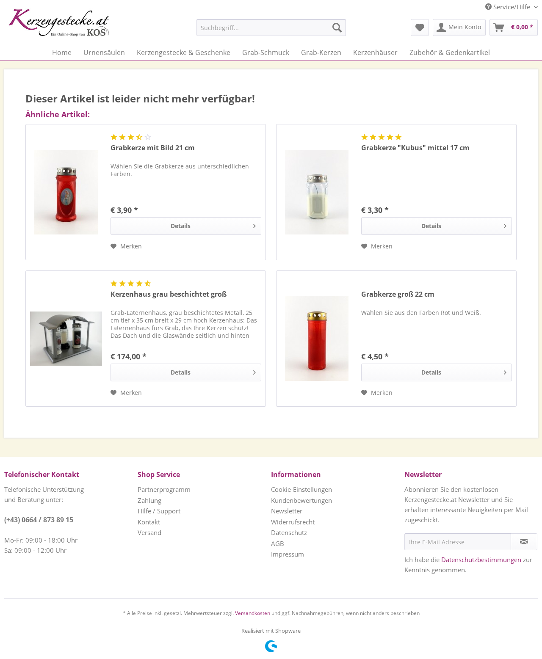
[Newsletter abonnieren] (524, 541)
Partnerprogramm (164, 489)
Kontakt (149, 522)
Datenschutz (289, 532)
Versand (149, 532)
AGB (277, 543)
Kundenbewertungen (301, 500)
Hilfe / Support (159, 511)
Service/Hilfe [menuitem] (512, 7)
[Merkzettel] (420, 27)
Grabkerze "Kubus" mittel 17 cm (415, 147)
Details (181, 226)
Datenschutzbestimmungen (481, 559)
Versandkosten (252, 613)
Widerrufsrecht (293, 522)
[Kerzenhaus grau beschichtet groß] (66, 338)
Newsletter (286, 511)
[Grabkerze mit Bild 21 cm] (66, 192)
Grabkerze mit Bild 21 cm (153, 147)
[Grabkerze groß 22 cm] (317, 338)
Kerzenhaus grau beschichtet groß (169, 294)
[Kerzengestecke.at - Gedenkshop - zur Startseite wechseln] (58, 22)
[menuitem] (250, 27)
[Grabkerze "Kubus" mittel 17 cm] (317, 192)
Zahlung (149, 500)
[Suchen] (337, 27)
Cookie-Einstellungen (301, 489)
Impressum (287, 554)
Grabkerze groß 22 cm (397, 294)
